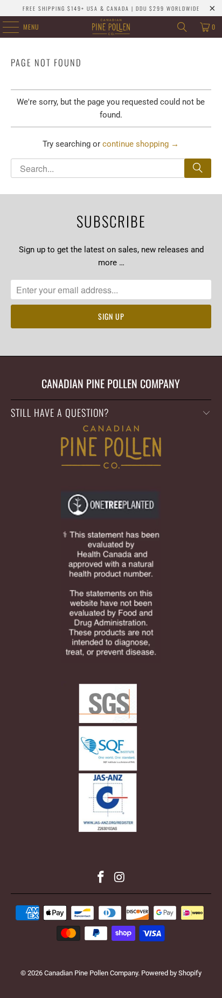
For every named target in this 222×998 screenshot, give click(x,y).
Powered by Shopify (171, 973)
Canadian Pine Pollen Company (91, 973)
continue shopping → (140, 144)
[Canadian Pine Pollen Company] (111, 27)
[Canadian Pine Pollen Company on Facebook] (101, 878)
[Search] (182, 27)
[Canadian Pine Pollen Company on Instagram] (120, 878)
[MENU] (5, 27)
